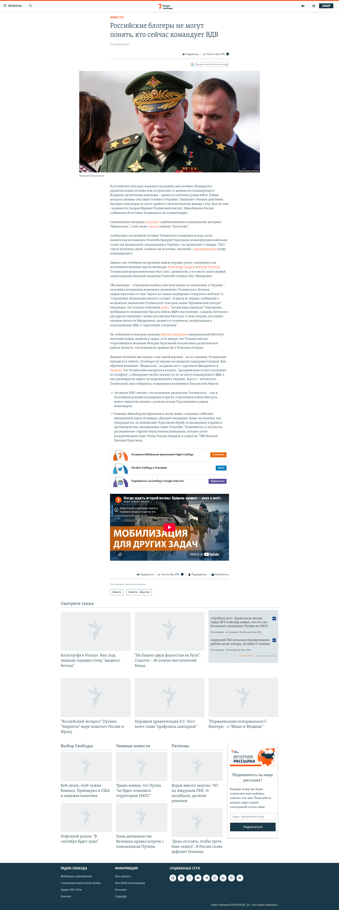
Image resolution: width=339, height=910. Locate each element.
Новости (117, 17)
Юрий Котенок (209, 267)
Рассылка (121, 889)
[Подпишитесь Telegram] (206, 878)
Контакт (66, 896)
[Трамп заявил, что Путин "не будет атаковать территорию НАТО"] (141, 766)
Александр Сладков (181, 267)
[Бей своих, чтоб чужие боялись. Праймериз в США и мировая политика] (86, 766)
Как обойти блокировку (130, 883)
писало (153, 226)
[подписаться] (239, 878)
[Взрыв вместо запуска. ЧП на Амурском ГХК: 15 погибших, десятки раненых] (197, 766)
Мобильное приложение (76, 876)
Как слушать (123, 876)
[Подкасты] (231, 878)
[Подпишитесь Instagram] (214, 878)
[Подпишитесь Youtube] (198, 878)
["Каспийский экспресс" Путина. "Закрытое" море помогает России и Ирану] (95, 697)
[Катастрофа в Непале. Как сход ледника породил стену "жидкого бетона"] (95, 631)
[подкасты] (313, 6)
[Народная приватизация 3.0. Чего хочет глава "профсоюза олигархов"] (169, 697)
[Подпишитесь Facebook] (181, 878)
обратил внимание (174, 334)
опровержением (205, 249)
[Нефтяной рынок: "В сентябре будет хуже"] (86, 817)
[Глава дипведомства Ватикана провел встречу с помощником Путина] (141, 817)
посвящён (152, 222)
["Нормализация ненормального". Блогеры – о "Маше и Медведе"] (243, 697)
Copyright (121, 896)
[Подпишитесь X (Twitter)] (189, 878)
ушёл (165, 307)
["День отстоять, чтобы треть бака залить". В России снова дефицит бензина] (197, 822)
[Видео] (303, 6)
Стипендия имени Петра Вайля (80, 883)
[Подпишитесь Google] (173, 878)
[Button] (190, 54)
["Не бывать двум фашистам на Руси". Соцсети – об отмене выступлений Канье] (169, 631)
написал (116, 370)
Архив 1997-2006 (71, 889)
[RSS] (223, 878)
